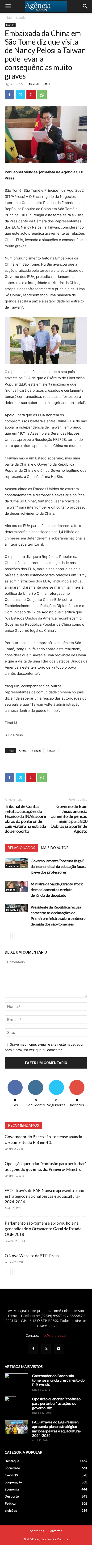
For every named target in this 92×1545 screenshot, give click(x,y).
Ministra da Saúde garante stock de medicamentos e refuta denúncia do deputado (57, 889)
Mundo (21, 18)
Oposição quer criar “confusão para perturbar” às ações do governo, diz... (56, 1403)
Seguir (36, 1081)
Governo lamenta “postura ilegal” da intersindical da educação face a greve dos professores (58, 866)
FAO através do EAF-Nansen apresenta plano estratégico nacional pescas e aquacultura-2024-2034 (44, 1196)
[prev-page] (8, 936)
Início (8, 18)
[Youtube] (58, 1349)
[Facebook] (9, 94)
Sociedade (12, 866)
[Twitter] (20, 94)
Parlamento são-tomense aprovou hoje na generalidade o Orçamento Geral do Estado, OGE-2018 (44, 1229)
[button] (8, 6)
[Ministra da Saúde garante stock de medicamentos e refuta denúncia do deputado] (16, 886)
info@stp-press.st (53, 1335)
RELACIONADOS (21, 847)
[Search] (85, 6)
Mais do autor (55, 847)
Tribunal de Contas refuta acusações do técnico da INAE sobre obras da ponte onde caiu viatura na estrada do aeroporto (25, 819)
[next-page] (15, 936)
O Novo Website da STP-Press (32, 1255)
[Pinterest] (31, 94)
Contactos (55, 1531)
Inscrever (77, 1081)
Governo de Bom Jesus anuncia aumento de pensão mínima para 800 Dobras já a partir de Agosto (68, 819)
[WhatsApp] (42, 94)
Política (10, 889)
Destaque (12, 909)
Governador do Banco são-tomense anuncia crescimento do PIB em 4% (58, 1380)
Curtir (15, 1081)
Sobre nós (37, 1531)
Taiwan (51, 750)
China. (23, 750)
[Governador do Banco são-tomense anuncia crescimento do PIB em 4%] (16, 1381)
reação (37, 750)
